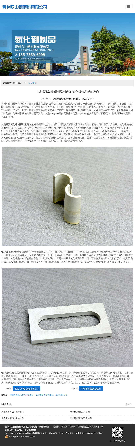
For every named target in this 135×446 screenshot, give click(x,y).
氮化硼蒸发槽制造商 (45, 395)
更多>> (128, 404)
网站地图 (53, 433)
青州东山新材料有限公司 (36, 433)
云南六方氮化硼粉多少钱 (12, 412)
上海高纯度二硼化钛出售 (12, 418)
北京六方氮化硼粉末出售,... (27, 388)
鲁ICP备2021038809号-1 (92, 433)
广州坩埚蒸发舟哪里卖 (91, 388)
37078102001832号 (21, 436)
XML (61, 433)
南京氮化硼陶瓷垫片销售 (81, 418)
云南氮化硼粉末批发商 (80, 412)
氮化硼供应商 (62, 395)
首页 (20, 82)
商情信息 (33, 82)
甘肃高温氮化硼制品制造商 (21, 395)
